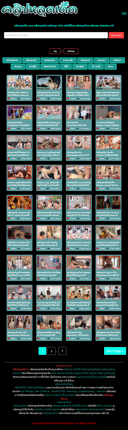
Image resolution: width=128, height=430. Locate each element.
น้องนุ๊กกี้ (32, 66)
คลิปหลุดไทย (49, 60)
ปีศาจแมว (101, 60)
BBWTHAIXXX (50, 66)
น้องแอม (18, 66)
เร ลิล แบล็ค (68, 60)
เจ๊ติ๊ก (66, 66)
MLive (110, 66)
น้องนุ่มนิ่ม (80, 66)
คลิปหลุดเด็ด (31, 60)
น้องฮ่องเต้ (85, 60)
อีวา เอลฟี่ (96, 66)
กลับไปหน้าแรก (12, 60)
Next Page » (115, 351)
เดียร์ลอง (117, 60)
